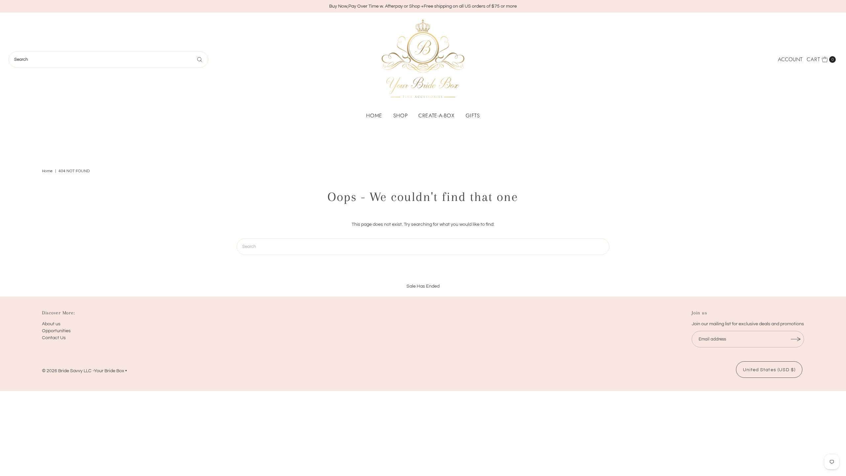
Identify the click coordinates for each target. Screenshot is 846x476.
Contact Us (54, 338)
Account (790, 59)
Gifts (473, 115)
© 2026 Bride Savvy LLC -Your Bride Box (83, 371)
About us (51, 324)
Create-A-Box (436, 115)
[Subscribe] (796, 339)
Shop (400, 115)
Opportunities (56, 331)
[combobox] (109, 59)
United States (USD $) (769, 370)
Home (374, 115)
